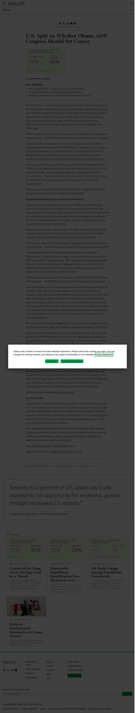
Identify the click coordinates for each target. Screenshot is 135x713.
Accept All (52, 361)
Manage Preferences (72, 361)
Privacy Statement (104, 354)
